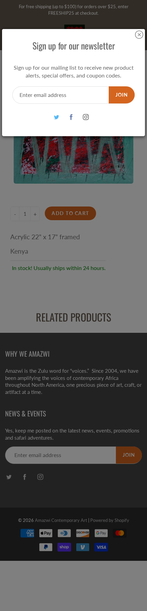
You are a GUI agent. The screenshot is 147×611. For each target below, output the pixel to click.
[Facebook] (71, 117)
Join (122, 95)
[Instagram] (86, 117)
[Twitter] (57, 117)
